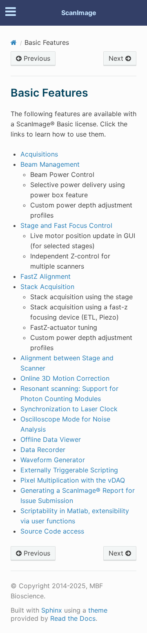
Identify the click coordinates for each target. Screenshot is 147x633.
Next (117, 58)
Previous (36, 58)
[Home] (14, 42)
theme (97, 610)
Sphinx (51, 610)
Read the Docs (73, 618)
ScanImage (78, 13)
